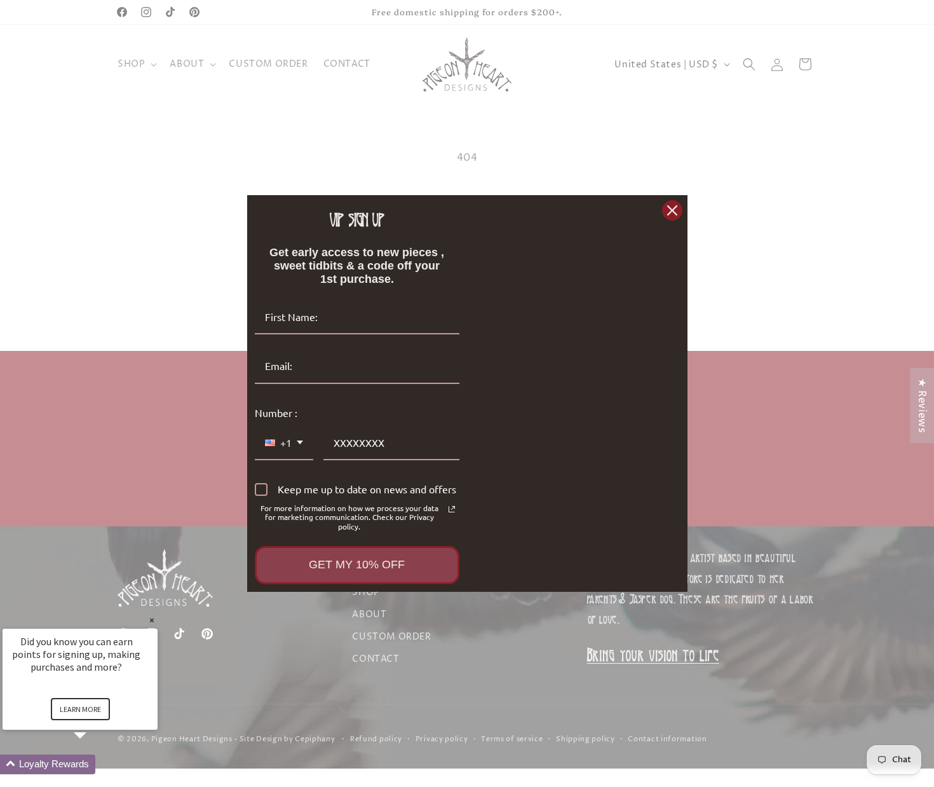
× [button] (151, 620)
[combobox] (284, 443)
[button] (95, 764)
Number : (276, 412)
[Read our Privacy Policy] (451, 509)
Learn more (80, 709)
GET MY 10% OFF (357, 564)
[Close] (672, 210)
